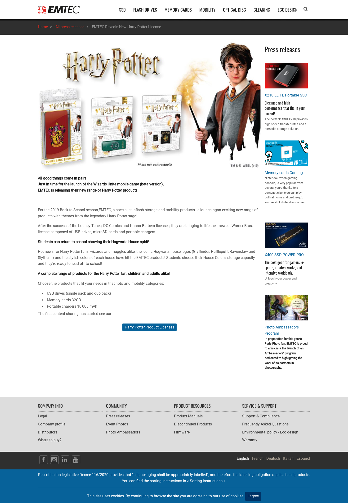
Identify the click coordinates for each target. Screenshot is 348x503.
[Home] (59, 9)
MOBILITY (207, 9)
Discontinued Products (193, 424)
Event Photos (117, 424)
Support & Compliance (261, 416)
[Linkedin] (65, 459)
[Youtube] (76, 459)
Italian (288, 458)
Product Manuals (188, 416)
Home (43, 27)
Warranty (249, 440)
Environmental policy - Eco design (270, 432)
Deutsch (273, 458)
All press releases (69, 27)
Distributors (47, 432)
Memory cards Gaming (284, 173)
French (257, 458)
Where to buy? (50, 440)
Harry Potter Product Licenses (149, 327)
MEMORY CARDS (178, 9)
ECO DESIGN (288, 9)
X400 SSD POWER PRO (284, 255)
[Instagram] (54, 459)
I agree (253, 496)
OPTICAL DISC (234, 9)
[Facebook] (43, 459)
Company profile (51, 424)
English (243, 458)
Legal (42, 416)
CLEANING (262, 9)
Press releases (118, 416)
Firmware (182, 432)
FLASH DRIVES (145, 9)
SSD (122, 9)
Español (303, 458)
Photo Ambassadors (123, 432)
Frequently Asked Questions (265, 424)
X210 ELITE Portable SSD (286, 95)
